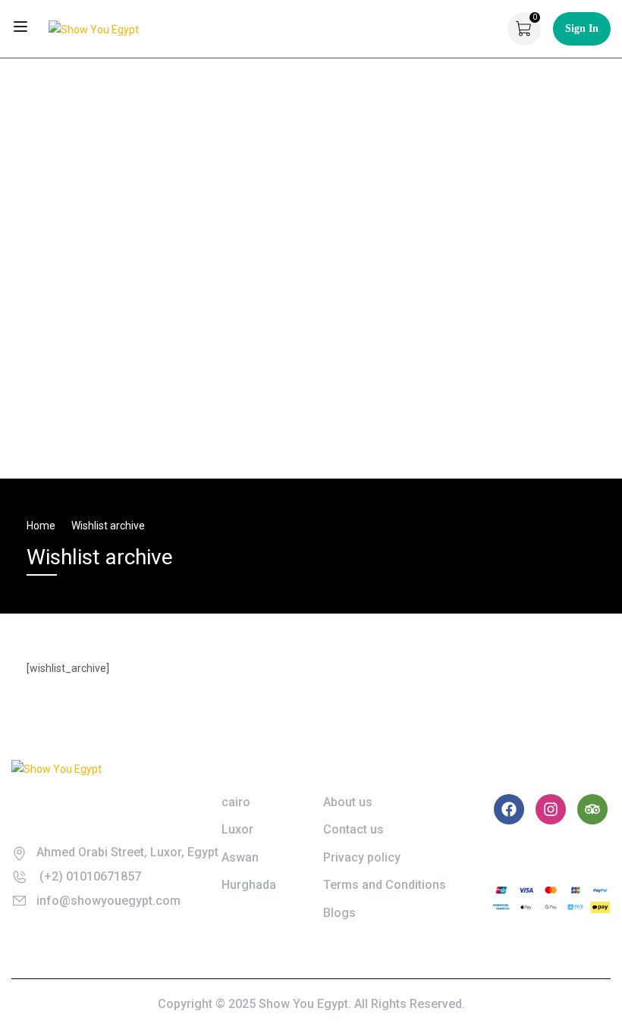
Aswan (240, 857)
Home (41, 526)
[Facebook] (509, 809)
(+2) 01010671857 (88, 876)
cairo (235, 802)
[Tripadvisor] (592, 809)
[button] (31, 268)
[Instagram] (551, 809)
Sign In (581, 28)
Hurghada (248, 885)
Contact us (353, 829)
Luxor (237, 829)
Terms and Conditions (384, 885)
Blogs (339, 913)
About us (347, 802)
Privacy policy (362, 857)
